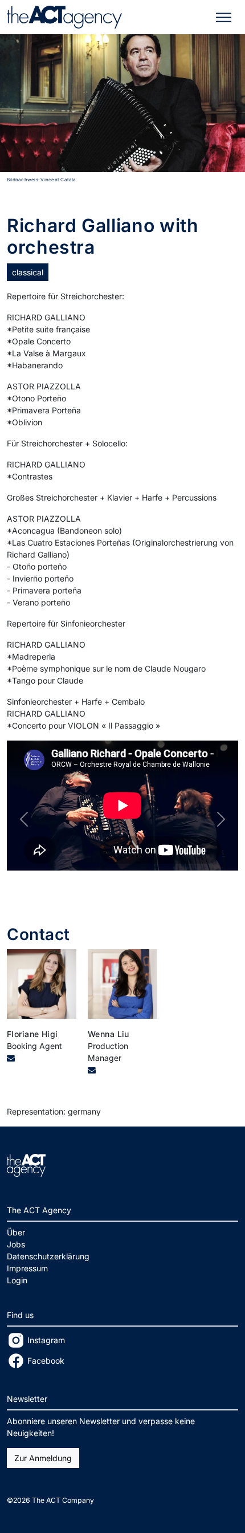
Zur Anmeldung (43, 1458)
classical (27, 272)
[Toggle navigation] (223, 17)
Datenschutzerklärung (48, 1256)
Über (16, 1232)
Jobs (16, 1244)
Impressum (27, 1268)
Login (17, 1280)
